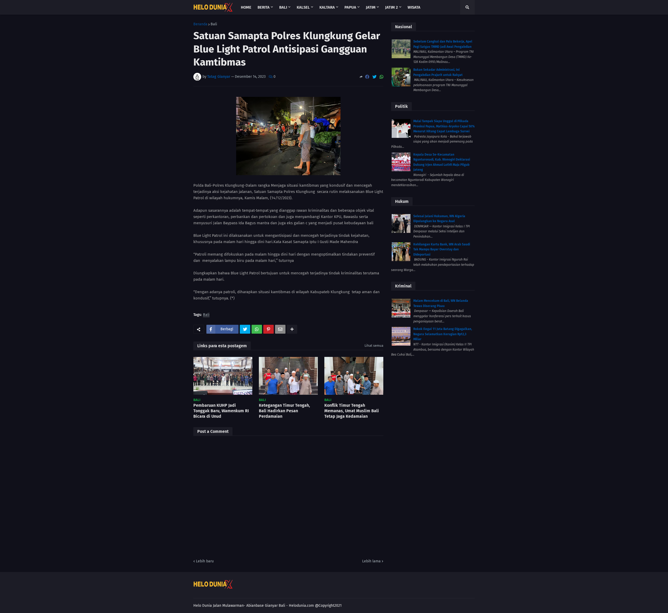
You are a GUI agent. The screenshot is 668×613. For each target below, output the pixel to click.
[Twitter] (374, 77)
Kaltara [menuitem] (327, 7)
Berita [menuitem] (264, 7)
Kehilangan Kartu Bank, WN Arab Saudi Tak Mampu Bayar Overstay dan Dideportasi (441, 249)
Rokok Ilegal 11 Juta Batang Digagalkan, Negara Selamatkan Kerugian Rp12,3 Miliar (442, 334)
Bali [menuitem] (283, 7)
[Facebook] (367, 77)
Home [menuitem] (246, 7)
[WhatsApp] (381, 77)
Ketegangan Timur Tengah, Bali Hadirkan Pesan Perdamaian (284, 411)
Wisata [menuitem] (414, 7)
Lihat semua (374, 345)
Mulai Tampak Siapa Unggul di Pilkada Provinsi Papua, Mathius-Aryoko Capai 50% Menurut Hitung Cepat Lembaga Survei (444, 126)
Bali (214, 24)
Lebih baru (205, 561)
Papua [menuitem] (350, 7)
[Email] (280, 329)
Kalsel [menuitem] (303, 7)
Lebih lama (371, 561)
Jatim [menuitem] (370, 7)
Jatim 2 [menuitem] (391, 7)
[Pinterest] (268, 329)
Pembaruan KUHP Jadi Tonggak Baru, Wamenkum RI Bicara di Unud (221, 411)
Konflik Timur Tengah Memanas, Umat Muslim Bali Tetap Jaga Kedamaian (351, 411)
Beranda (200, 24)
